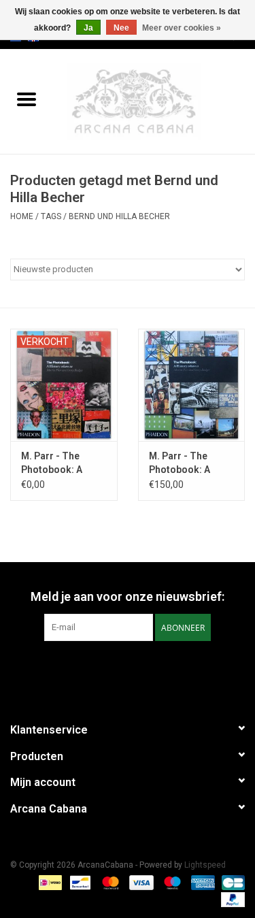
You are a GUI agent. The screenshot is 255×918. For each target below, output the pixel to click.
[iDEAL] (49, 882)
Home (21, 216)
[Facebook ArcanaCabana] (115, 669)
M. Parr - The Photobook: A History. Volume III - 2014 (62, 463)
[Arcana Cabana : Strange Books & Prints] (154, 100)
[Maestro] (171, 882)
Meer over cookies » (181, 28)
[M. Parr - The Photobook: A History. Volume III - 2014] (64, 385)
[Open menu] (26, 98)
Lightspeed (205, 865)
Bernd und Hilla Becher (119, 216)
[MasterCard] (109, 882)
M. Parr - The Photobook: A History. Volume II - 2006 (188, 463)
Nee (121, 28)
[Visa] (139, 882)
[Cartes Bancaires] (231, 882)
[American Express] (201, 882)
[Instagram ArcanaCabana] (139, 669)
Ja (88, 28)
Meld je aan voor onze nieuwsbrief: (127, 596)
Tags (51, 216)
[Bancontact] (79, 882)
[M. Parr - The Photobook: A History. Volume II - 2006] (191, 385)
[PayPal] (230, 899)
